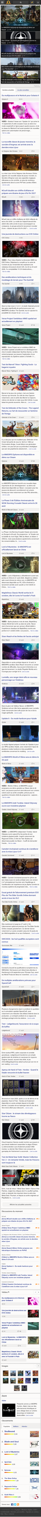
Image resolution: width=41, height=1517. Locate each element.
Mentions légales (27, 1510)
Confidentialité (5, 1512)
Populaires (6, 1426)
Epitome (7, 1470)
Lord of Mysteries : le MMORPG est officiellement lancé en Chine (14, 1339)
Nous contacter (9, 1514)
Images (5, 1366)
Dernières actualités (8, 90)
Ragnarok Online (10, 1486)
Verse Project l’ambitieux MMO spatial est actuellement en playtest (13, 1325)
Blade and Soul (11, 1441)
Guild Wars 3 (9, 1494)
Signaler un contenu (32, 1512)
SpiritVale (7, 1462)
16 (20, 1331)
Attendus (24, 1426)
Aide (2, 1514)
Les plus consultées (23, 90)
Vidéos (5, 1292)
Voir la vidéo (6, 133)
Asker (4, 1400)
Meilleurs (15, 1426)
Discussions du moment (12, 1211)
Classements (7, 1420)
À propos (17, 1510)
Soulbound (9, 1431)
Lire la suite (6, 185)
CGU (35, 1510)
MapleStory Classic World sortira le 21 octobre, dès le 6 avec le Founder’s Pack (13, 1354)
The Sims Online (10, 1478)
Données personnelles (18, 1512)
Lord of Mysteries (11, 1451)
